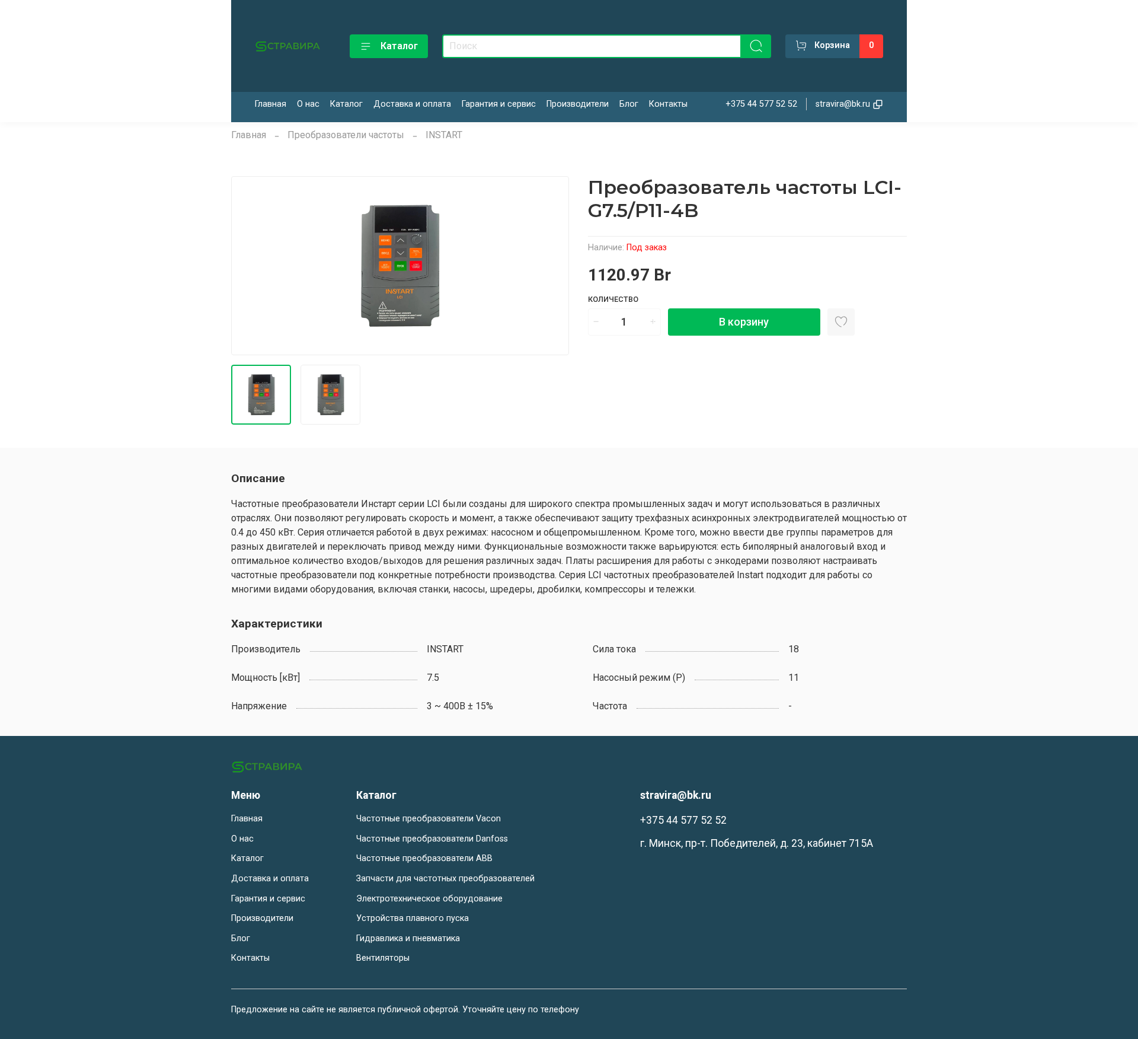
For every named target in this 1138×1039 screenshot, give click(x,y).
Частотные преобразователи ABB (424, 858)
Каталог (399, 46)
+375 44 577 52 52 (761, 104)
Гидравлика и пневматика (408, 938)
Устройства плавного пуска (412, 918)
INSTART (444, 135)
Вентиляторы (383, 958)
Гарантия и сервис (499, 104)
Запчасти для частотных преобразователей (445, 879)
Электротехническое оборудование (429, 899)
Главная (270, 104)
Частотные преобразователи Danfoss (432, 839)
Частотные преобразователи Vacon (428, 819)
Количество (613, 299)
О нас (308, 104)
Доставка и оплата (412, 104)
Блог (628, 104)
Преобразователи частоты (345, 135)
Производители (577, 104)
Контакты (668, 104)
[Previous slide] (250, 265)
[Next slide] (550, 265)
